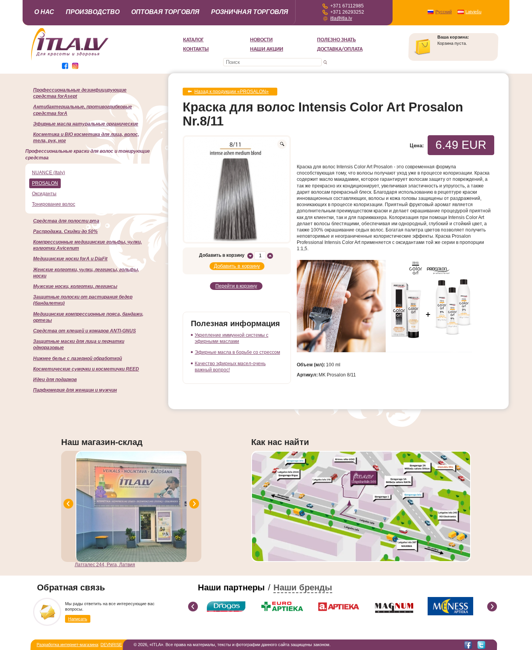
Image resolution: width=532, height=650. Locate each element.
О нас (44, 12)
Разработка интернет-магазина (67, 644)
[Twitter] (481, 645)
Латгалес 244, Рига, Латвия (105, 564)
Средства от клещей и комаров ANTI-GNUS (84, 331)
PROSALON (45, 183)
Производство (93, 12)
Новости (261, 40)
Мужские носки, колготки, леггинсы (75, 286)
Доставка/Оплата (340, 49)
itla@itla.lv (341, 18)
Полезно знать (336, 40)
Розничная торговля (249, 12)
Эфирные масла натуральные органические (85, 124)
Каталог (193, 40)
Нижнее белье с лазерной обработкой (77, 358)
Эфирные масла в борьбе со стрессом (237, 352)
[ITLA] (70, 59)
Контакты (196, 49)
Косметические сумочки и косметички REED (86, 369)
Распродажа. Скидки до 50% (65, 231)
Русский (443, 11)
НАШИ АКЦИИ (266, 49)
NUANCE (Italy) (48, 172)
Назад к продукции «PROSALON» (231, 91)
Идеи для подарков (55, 379)
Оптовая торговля (165, 12)
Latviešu (473, 11)
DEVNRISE (111, 644)
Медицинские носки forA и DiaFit (70, 258)
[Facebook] (468, 645)
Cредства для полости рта (66, 221)
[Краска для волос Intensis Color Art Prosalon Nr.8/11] (236, 189)
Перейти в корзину (236, 286)
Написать (77, 618)
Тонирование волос (53, 204)
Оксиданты (44, 193)
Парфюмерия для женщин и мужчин (75, 390)
